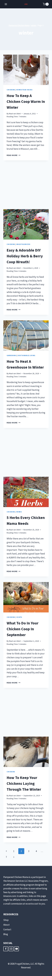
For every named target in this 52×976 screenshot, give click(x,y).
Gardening (11, 355)
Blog (5, 934)
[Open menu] (5, 4)
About (6, 924)
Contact (7, 929)
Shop (6, 920)
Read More (13, 155)
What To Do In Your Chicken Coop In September (22, 629)
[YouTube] (16, 948)
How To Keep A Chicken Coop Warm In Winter (26, 101)
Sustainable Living (26, 355)
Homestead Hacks (24, 90)
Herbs (19, 512)
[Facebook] (5, 948)
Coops (19, 617)
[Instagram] (11, 948)
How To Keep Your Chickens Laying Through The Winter (24, 783)
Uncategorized (23, 244)
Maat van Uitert (15, 113)
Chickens (11, 90)
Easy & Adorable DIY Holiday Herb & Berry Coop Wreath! (25, 256)
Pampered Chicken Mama (19, 25)
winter (33, 25)
